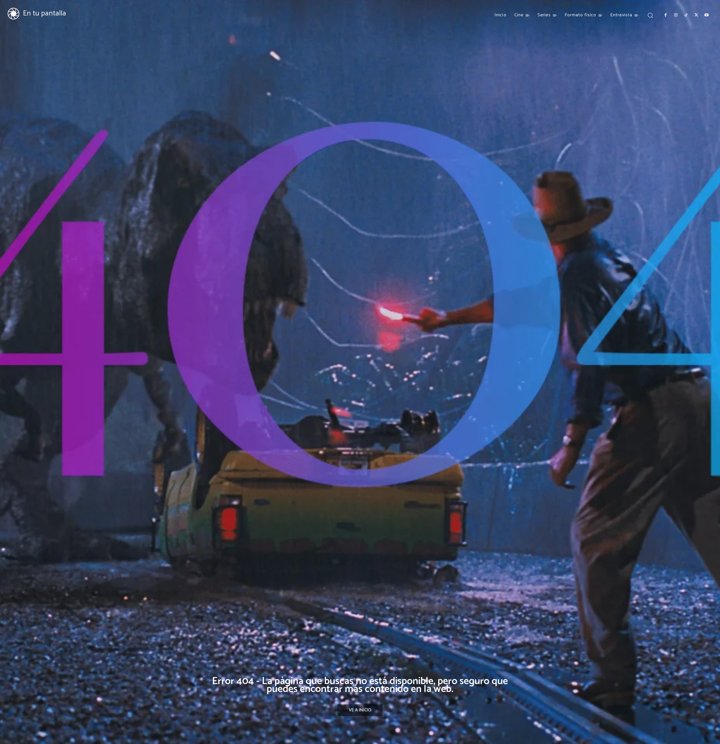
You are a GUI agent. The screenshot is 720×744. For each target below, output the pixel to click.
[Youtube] (706, 15)
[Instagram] (675, 15)
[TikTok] (686, 15)
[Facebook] (665, 15)
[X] (696, 15)
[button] (650, 15)
